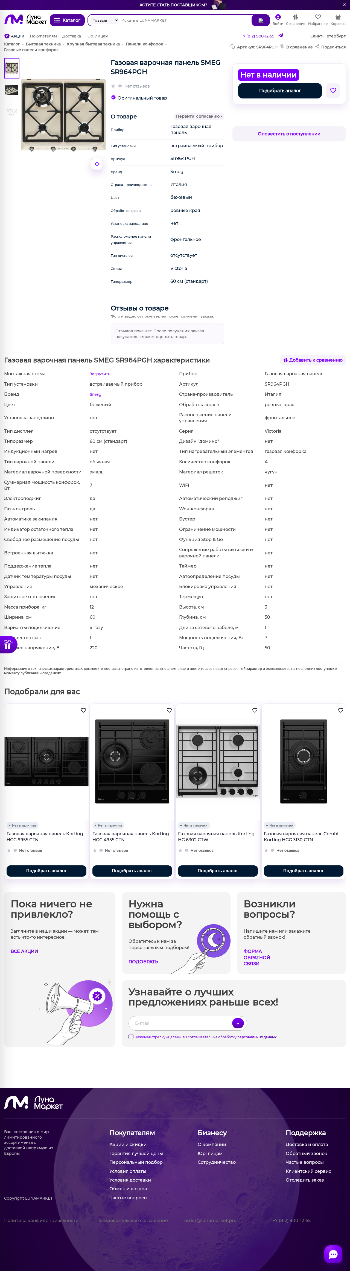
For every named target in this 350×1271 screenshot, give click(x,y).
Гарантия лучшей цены (136, 1153)
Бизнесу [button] (212, 1132)
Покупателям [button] (132, 1132)
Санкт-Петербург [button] (328, 36)
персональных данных (256, 1037)
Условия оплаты (127, 1171)
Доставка (71, 36)
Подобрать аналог (280, 90)
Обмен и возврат (129, 1188)
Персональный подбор (136, 1162)
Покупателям (43, 36)
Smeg (95, 394)
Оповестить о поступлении (289, 133)
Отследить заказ (305, 1180)
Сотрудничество (217, 1162)
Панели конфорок (144, 44)
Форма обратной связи (257, 957)
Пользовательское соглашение (132, 1220)
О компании (212, 1144)
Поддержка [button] (306, 1132)
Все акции (24, 951)
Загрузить (100, 373)
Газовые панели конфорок (31, 49)
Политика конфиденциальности (41, 1220)
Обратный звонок (306, 1153)
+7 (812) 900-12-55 (257, 36)
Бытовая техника (43, 44)
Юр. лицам (97, 36)
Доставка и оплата (307, 1144)
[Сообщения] (333, 1254)
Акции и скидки (128, 1144)
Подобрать (143, 961)
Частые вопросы (128, 1197)
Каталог (12, 44)
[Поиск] (261, 20)
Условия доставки (130, 1180)
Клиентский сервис (308, 1171)
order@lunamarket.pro (210, 1220)
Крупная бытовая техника (93, 44)
